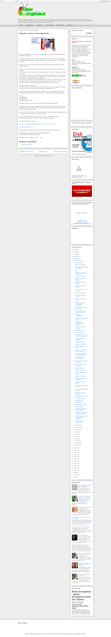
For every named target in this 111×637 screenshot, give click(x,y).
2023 (75, 252)
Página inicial (43, 151)
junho (76, 434)
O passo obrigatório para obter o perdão (85, 485)
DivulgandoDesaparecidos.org (81, 223)
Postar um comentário (26, 144)
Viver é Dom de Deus (80, 376)
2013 (75, 461)
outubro (77, 425)
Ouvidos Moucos (79, 406)
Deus (76, 270)
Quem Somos (30, 25)
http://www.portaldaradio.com (26, 127)
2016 (75, 454)
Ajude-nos (40, 25)
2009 (75, 470)
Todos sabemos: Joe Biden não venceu (80, 311)
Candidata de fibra (79, 342)
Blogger (84, 633)
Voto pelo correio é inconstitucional (79, 358)
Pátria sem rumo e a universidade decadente (80, 304)
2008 (75, 472)
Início (21, 25)
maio (76, 436)
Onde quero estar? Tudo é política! (81, 527)
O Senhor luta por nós (80, 370)
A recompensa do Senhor (81, 396)
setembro (77, 427)
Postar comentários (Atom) (45, 155)
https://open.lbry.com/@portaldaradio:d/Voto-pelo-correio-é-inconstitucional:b (37, 124)
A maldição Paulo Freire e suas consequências (81, 335)
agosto (77, 429)
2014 (75, 459)
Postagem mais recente (26, 151)
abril (76, 438)
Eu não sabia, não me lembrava (80, 365)
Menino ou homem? (80, 330)
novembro (78, 262)
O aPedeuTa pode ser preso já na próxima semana (84, 564)
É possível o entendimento (79, 315)
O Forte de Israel (83, 535)
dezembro (78, 260)
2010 (75, 468)
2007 (75, 474)
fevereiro (77, 443)
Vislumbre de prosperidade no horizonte (79, 323)
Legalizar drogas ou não (85, 507)
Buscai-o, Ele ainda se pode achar (84, 575)
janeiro (77, 445)
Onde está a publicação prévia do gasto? (81, 354)
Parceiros (70, 25)
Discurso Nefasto (79, 368)
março (77, 440)
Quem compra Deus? (80, 264)
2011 (75, 465)
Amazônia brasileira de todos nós (81, 273)
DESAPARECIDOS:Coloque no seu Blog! (81, 221)
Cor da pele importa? (80, 276)
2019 (75, 448)
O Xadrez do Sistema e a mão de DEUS (81, 409)
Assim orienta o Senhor (81, 404)
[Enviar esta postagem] (41, 137)
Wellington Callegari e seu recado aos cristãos (81, 413)
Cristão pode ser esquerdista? (79, 421)
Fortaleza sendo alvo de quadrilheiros (81, 379)
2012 (75, 463)
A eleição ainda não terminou (80, 339)
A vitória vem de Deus (80, 344)
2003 (75, 477)
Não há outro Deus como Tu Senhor (81, 308)
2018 (75, 450)
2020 (75, 258)
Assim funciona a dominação (79, 401)
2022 (75, 254)
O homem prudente (80, 398)
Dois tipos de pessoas (80, 293)
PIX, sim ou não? (79, 332)
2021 (75, 256)
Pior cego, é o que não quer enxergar (80, 350)
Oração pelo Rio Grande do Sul (80, 545)
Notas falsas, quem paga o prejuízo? (81, 267)
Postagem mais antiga (60, 151)
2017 (75, 452)
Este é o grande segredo (85, 553)
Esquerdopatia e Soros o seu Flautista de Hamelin (81, 417)
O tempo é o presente (84, 496)
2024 (75, 249)
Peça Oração (49, 25)
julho (76, 431)
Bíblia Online (60, 25)
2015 (75, 457)
